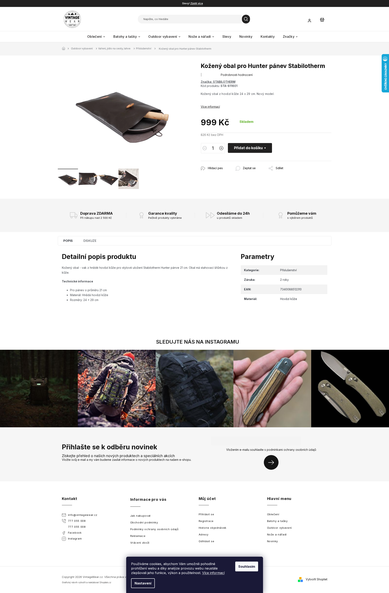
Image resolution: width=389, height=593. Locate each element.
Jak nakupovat (140, 515)
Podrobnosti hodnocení (237, 75)
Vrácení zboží (139, 542)
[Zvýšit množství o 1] (221, 148)
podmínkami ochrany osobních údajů (291, 449)
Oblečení (273, 514)
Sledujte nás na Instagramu (197, 342)
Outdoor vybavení (279, 527)
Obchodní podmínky (144, 522)
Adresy (203, 534)
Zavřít (223, 163)
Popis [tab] (68, 241)
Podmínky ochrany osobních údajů (154, 529)
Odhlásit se (206, 541)
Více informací (213, 573)
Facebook (75, 532)
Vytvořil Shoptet (316, 579)
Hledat (246, 19)
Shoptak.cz (105, 582)
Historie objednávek (212, 527)
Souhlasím (246, 566)
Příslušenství (288, 270)
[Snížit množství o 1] (205, 148)
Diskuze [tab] (89, 241)
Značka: (218, 81)
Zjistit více (196, 3)
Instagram (75, 538)
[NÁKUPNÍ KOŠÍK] (322, 19)
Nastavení (143, 583)
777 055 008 (77, 520)
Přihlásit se (273, 462)
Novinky (272, 541)
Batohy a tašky (277, 521)
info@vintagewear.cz (82, 514)
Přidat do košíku (248, 148)
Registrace (206, 521)
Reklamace (138, 535)
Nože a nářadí (277, 534)
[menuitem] (96, 36)
